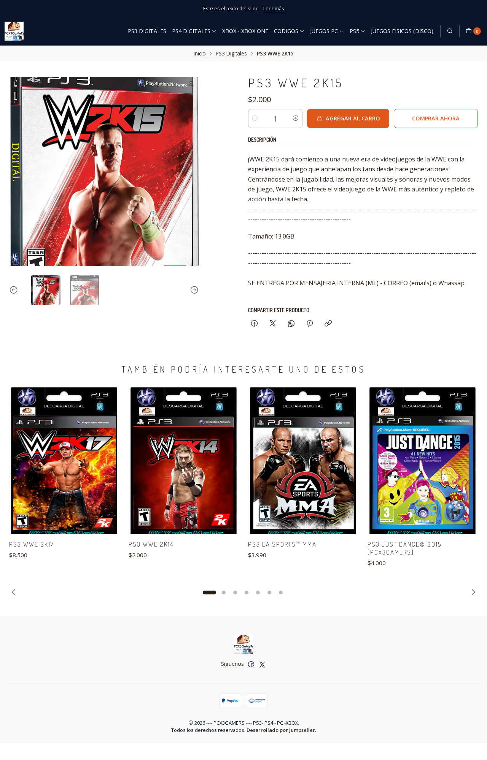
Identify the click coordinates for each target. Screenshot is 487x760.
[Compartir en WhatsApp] (291, 323)
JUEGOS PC (324, 31)
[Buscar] (449, 31)
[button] (209, 592)
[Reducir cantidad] (254, 118)
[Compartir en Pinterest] (309, 323)
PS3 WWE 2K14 (151, 544)
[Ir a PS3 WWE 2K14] (184, 460)
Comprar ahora (436, 118)
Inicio (200, 53)
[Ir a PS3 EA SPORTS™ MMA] (303, 460)
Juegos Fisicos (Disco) (402, 31)
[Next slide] (193, 290)
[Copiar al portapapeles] (328, 323)
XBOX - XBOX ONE (245, 31)
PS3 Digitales (147, 31)
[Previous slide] (15, 290)
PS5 (354, 31)
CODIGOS (286, 31)
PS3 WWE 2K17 (31, 544)
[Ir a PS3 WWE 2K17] (64, 460)
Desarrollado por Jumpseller (281, 730)
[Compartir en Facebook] (254, 323)
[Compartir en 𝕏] (272, 323)
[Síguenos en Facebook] (251, 664)
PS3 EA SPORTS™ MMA (282, 544)
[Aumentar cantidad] (295, 118)
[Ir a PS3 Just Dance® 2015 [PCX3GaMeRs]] (423, 460)
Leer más (273, 8)
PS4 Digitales (191, 31)
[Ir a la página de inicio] (14, 31)
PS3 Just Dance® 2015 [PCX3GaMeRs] (404, 548)
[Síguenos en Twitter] (262, 664)
